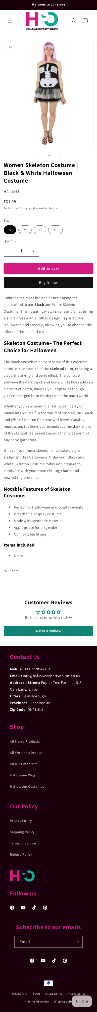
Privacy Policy (21, 820)
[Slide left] (37, 155)
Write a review (48, 631)
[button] (9, 20)
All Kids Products (24, 764)
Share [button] (14, 571)
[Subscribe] (76, 942)
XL (55, 230)
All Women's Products (28, 752)
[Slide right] (59, 155)
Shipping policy (63, 1001)
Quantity (10, 241)
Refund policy (53, 993)
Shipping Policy (22, 832)
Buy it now (48, 282)
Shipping (25, 208)
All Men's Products (25, 741)
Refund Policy (21, 854)
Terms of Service (23, 843)
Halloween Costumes (27, 786)
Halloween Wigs (22, 775)
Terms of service (38, 1001)
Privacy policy (76, 993)
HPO (24, 993)
